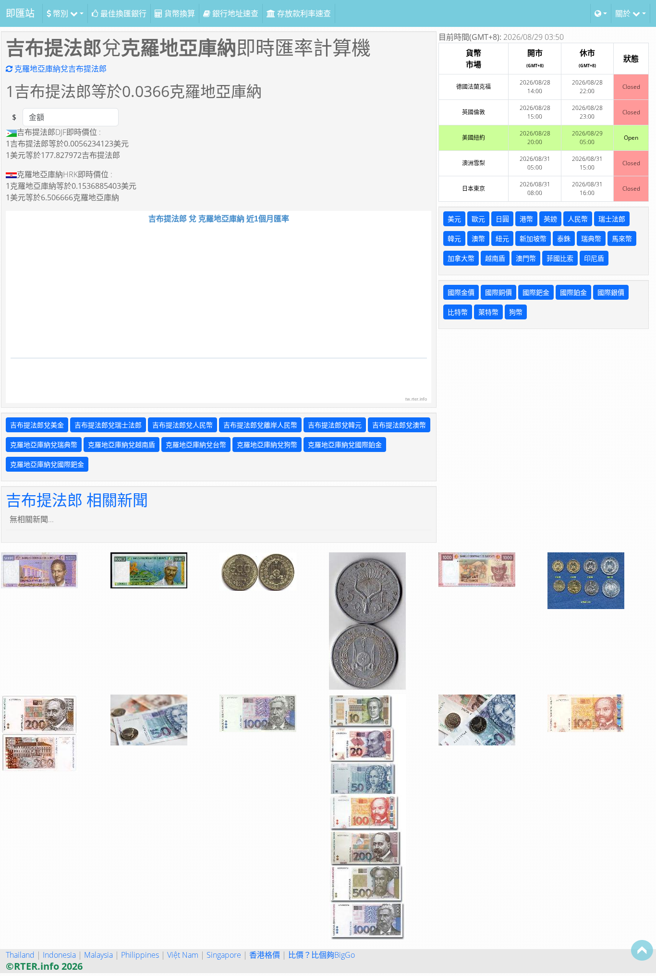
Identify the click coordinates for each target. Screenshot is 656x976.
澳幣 (478, 238)
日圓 (502, 218)
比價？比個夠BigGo (321, 955)
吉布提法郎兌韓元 (335, 424)
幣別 (60, 13)
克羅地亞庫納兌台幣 (196, 444)
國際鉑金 (573, 292)
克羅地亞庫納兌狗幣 (267, 444)
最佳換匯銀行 (122, 13)
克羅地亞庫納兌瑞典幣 (43, 444)
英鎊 (550, 218)
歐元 (478, 218)
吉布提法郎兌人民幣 (182, 424)
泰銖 (564, 238)
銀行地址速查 (234, 13)
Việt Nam (182, 955)
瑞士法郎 (611, 218)
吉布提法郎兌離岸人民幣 (260, 424)
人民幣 (578, 218)
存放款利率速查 (303, 13)
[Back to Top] (642, 950)
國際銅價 (498, 292)
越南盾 (495, 258)
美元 (454, 218)
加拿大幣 (461, 258)
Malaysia (98, 955)
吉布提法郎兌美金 (37, 424)
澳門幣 (526, 258)
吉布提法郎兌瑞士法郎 (108, 424)
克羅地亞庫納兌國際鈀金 (47, 464)
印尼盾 (594, 258)
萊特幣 (488, 312)
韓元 (454, 238)
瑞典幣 (591, 238)
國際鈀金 (535, 292)
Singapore (224, 955)
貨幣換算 (178, 13)
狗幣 (515, 312)
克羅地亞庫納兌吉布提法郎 (59, 68)
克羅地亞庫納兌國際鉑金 (345, 444)
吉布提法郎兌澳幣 (399, 424)
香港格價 (264, 955)
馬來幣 (622, 238)
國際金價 (461, 292)
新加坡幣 (533, 238)
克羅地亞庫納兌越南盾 (121, 444)
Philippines (140, 955)
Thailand (20, 955)
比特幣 (458, 312)
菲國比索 (560, 258)
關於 (623, 13)
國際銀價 (610, 292)
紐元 (502, 238)
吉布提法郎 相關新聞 (77, 499)
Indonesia (59, 955)
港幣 (526, 218)
